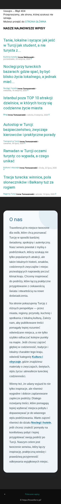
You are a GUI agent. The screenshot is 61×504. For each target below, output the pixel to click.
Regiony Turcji (9, 193)
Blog (5, 114)
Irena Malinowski (26, 57)
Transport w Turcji (11, 141)
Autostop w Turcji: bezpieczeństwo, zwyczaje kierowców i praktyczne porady (29, 129)
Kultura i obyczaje (11, 167)
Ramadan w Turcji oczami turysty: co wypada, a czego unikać (26, 156)
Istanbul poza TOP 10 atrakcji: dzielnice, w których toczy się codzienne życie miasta (28, 103)
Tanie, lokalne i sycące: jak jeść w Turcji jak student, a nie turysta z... (29, 45)
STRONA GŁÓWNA (35, 21)
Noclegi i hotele (10, 88)
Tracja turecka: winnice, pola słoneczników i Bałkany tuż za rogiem (28, 182)
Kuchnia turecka (10, 56)
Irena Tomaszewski (26, 88)
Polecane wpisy (32, 494)
